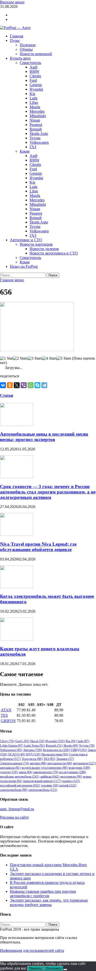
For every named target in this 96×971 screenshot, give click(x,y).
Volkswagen (39, 142)
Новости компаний (36, 54)
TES (4, 715)
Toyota (35, 138)
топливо (49, 785)
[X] (17, 385)
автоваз (38, 763)
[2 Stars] (20, 358)
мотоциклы (71, 776)
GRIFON (8, 721)
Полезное (28, 45)
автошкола (10, 767)
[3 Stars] (35, 358)
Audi (33, 67)
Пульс (15, 40)
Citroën (35, 76)
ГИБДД (79, 750)
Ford (33, 80)
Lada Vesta (34, 745)
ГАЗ (33, 147)
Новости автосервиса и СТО (54, 253)
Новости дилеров (44, 249)
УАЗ (49, 759)
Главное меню (12, 280)
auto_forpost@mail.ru (17, 809)
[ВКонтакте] (3, 385)
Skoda (71, 745)
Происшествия (54, 754)
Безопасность (56, 750)
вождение (79, 767)
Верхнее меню (12, 2)
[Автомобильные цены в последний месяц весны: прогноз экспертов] (16, 424)
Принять (35, 968)
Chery (7, 741)
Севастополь (30, 63)
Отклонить (53, 968)
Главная (16, 36)
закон (25, 772)
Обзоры (26, 49)
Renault (36, 129)
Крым (25, 151)
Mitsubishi (38, 116)
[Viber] (24, 385)
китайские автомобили (19, 776)
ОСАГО (16, 754)
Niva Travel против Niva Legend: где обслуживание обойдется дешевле (38, 546)
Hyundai (36, 89)
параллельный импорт (42, 781)
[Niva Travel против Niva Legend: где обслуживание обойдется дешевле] (16, 534)
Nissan (35, 120)
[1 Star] (6, 358)
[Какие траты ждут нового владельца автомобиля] (16, 639)
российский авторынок (20, 785)
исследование (72, 772)
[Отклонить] (65, 969)
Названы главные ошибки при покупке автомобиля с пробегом (43, 893)
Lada (33, 98)
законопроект (45, 772)
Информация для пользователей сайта (32, 950)
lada (83, 741)
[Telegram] (44, 385)
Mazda (35, 107)
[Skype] (37, 385)
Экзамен (65, 759)
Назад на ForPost (24, 266)
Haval (37, 741)
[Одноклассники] (10, 385)
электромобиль (42, 790)
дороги (9, 772)
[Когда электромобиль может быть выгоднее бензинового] (16, 587)
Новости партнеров (36, 244)
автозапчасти (59, 763)
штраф (67, 785)
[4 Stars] (49, 358)
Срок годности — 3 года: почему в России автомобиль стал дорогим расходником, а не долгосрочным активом (48, 492)
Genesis (36, 85)
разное (71, 781)
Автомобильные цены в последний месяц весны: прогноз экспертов (44, 436)
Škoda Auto (39, 133)
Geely (22, 741)
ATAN (6, 710)
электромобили (13, 790)
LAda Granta (11, 745)
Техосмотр (32, 759)
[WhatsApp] (30, 385)
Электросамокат (14, 763)
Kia (32, 94)
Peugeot (36, 125)
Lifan (34, 102)
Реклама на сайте (14, 817)
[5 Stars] (64, 358)
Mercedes (37, 111)
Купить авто (20, 58)
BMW (34, 71)
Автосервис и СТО (26, 240)
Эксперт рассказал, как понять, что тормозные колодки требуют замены (49, 902)
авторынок (84, 763)
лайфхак (49, 776)
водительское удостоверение (45, 767)
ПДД (33, 754)
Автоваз (32, 750)
